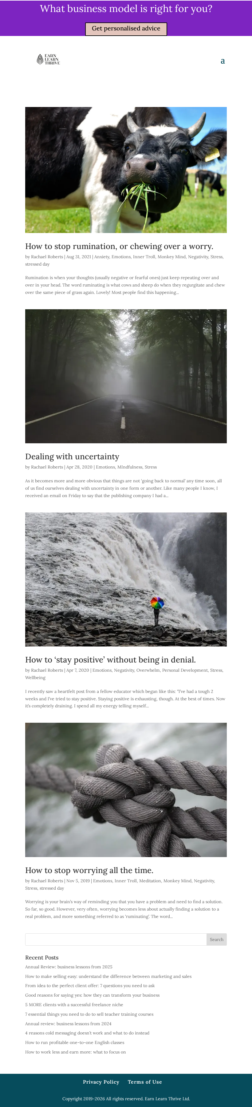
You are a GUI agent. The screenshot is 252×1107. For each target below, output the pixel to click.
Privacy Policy (101, 1082)
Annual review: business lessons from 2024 (68, 1023)
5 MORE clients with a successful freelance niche (74, 1004)
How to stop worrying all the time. (89, 870)
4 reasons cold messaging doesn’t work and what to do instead (87, 1033)
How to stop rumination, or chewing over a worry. (119, 246)
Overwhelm (148, 670)
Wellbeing (35, 677)
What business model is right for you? (126, 8)
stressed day (37, 264)
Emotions (121, 256)
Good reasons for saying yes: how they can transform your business (92, 995)
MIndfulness (129, 467)
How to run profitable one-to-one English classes (74, 1042)
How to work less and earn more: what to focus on (75, 1052)
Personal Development (185, 670)
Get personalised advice (126, 28)
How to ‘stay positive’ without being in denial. (110, 659)
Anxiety (101, 256)
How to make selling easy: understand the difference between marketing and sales (108, 976)
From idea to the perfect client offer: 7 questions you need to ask (90, 985)
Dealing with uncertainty (72, 456)
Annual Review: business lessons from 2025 (68, 967)
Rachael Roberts (47, 256)
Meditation (150, 881)
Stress (216, 256)
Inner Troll (144, 256)
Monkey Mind (172, 256)
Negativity (198, 256)
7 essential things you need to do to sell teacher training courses (89, 1014)
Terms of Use (145, 1082)
